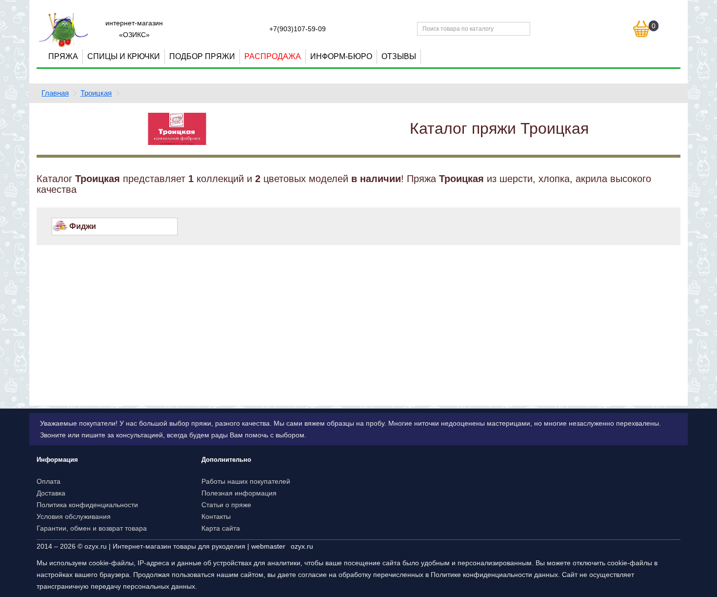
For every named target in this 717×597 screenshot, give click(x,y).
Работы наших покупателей (245, 481)
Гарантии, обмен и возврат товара (92, 528)
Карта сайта (220, 528)
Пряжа (63, 56)
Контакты (216, 516)
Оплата (48, 481)
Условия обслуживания (74, 516)
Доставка (51, 493)
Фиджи (82, 226)
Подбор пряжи (202, 56)
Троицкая (96, 93)
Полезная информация (239, 493)
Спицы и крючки (123, 56)
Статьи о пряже (226, 505)
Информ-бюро (341, 56)
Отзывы (398, 56)
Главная (55, 93)
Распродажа (272, 56)
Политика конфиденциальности (87, 505)
